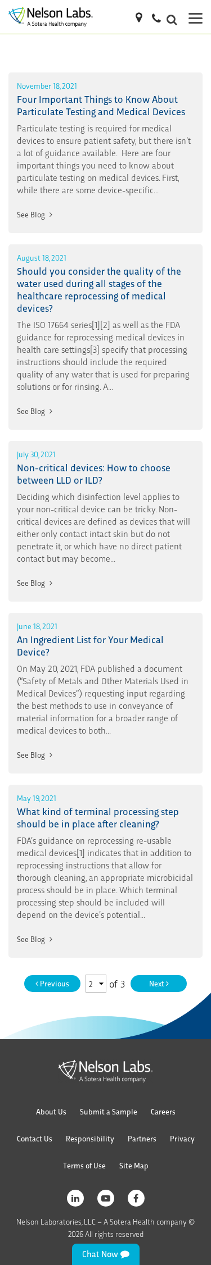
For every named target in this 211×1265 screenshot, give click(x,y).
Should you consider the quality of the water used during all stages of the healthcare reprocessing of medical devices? (99, 289)
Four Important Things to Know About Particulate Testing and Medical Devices (101, 105)
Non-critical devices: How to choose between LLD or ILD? (93, 473)
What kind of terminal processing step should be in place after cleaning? (98, 817)
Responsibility (90, 1138)
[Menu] (195, 16)
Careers (163, 1111)
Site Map (134, 1165)
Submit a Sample (108, 1111)
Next (157, 983)
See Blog (32, 214)
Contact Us (34, 1138)
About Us (51, 1111)
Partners (142, 1138)
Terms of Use (84, 1165)
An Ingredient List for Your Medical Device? (90, 645)
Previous (53, 983)
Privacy (182, 1138)
